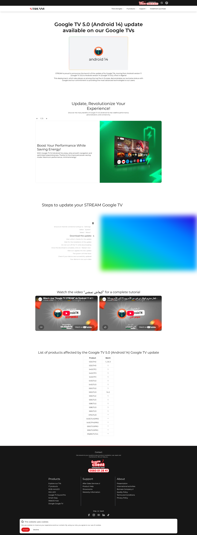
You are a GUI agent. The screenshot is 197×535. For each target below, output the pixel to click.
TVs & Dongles (117, 9)
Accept (25, 530)
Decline (36, 530)
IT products (131, 9)
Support (142, 9)
